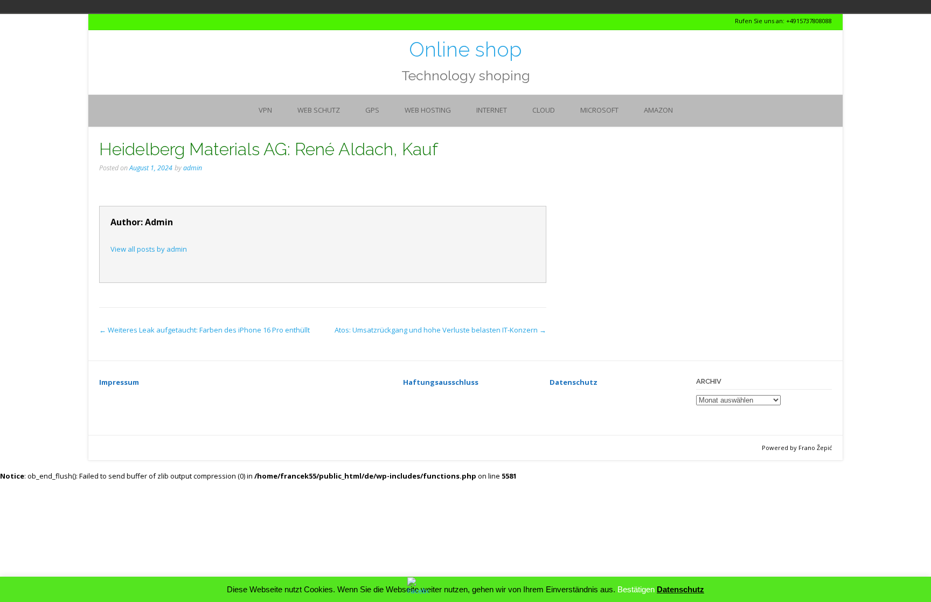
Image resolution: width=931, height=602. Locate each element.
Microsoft (599, 110)
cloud (543, 110)
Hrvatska (228, 6)
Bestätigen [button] (636, 589)
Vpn (265, 110)
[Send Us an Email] (102, 21)
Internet (491, 110)
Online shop (465, 49)
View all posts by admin (148, 249)
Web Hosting (428, 110)
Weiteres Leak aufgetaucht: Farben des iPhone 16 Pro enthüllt (204, 330)
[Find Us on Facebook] (121, 21)
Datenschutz (680, 589)
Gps (372, 110)
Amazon (658, 110)
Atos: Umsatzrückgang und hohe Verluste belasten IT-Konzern (440, 330)
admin (192, 167)
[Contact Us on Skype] (112, 21)
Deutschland (213, 6)
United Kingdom (243, 6)
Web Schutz (318, 110)
